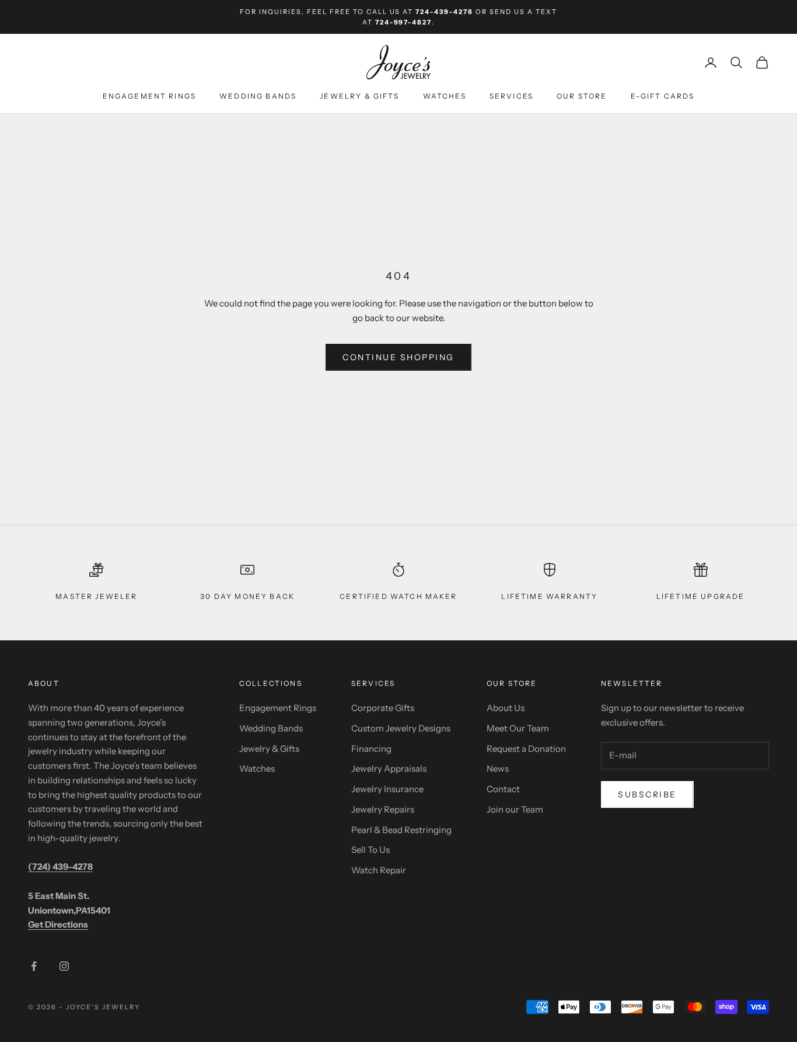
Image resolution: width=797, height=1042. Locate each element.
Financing (371, 748)
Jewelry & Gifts (359, 96)
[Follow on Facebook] (34, 966)
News (498, 768)
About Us (506, 707)
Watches (444, 96)
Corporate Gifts (382, 707)
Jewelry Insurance (387, 788)
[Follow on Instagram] (64, 966)
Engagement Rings (150, 96)
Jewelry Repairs (382, 809)
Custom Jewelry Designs (400, 728)
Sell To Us (370, 849)
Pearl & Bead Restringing (401, 829)
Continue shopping (398, 357)
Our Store (582, 96)
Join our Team (515, 809)
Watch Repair (378, 870)
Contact (503, 788)
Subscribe (647, 794)
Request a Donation (526, 748)
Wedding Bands (257, 96)
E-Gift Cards (663, 96)
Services (511, 96)
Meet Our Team (518, 728)
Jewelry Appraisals (389, 768)
